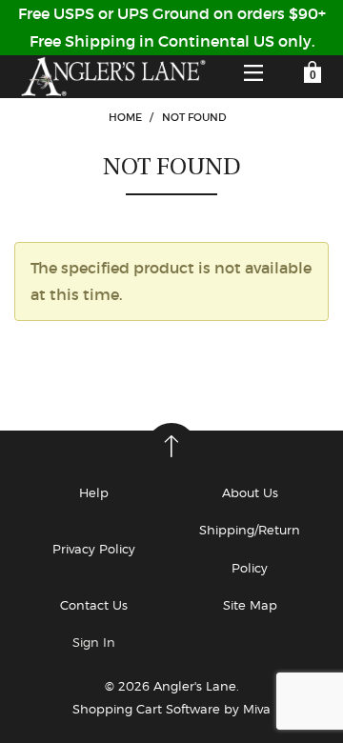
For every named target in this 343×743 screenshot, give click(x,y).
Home (125, 117)
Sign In (93, 642)
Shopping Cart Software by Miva (171, 708)
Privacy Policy (93, 548)
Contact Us (94, 604)
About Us (250, 492)
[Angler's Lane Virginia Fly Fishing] (112, 76)
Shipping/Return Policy (249, 548)
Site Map (250, 604)
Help (94, 492)
